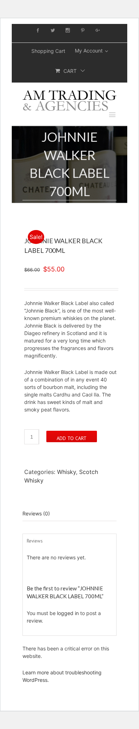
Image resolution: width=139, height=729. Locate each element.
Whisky (66, 471)
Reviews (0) (36, 513)
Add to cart (72, 438)
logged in (68, 613)
